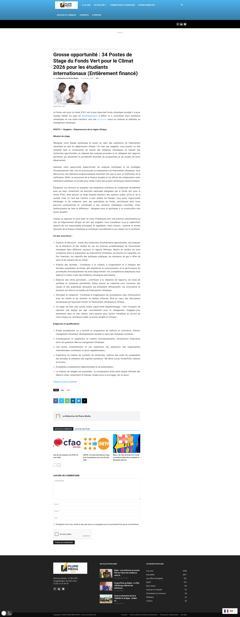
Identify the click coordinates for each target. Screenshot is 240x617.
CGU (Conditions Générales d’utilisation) (144, 615)
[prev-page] (54, 464)
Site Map (184, 615)
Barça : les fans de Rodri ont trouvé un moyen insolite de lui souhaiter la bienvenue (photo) (126, 457)
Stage (62, 390)
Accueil (55, 49)
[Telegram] (185, 24)
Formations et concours (122, 5)
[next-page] (58, 464)
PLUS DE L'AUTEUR (82, 429)
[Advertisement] (120, 39)
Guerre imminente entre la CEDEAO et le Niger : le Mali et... (125, 598)
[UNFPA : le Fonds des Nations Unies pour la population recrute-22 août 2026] (96, 443)
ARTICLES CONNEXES (63, 429)
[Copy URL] (84, 400)
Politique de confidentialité (169, 615)
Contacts (84, 15)
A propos (96, 15)
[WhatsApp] (67, 400)
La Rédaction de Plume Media (67, 78)
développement (89, 116)
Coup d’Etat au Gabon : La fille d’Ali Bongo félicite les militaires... (126, 585)
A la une (86, 5)
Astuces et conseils (66, 15)
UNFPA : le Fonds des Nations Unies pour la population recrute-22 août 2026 (96, 457)
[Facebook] (178, 24)
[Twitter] (61, 400)
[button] (182, 5)
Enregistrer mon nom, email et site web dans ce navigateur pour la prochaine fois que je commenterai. (97, 524)
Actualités (99, 5)
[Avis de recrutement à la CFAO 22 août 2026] (66, 443)
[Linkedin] (181, 24)
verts (68, 390)
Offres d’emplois (146, 5)
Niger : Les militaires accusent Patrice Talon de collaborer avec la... (127, 572)
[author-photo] (58, 416)
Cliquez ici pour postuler (65, 381)
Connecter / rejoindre (61, 24)
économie (102, 119)
